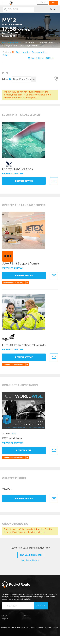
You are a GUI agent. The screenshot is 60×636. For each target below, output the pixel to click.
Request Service (24, 181)
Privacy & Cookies (51, 627)
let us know (28, 95)
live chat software (30, 560)
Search (40, 605)
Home (4, 615)
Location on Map (10, 42)
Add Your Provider (31, 555)
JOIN (53, 3)
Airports (53, 9)
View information (13, 173)
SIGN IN (42, 3)
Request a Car (24, 450)
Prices (5, 79)
